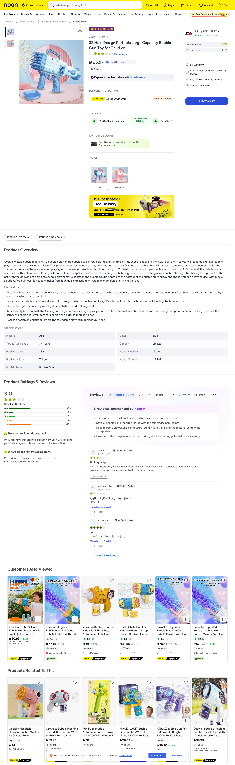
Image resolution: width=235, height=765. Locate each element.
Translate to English (100, 506)
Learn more (119, 121)
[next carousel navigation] (82, 72)
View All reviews (105, 555)
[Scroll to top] (226, 754)
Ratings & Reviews (50, 237)
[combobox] (98, 5)
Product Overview (18, 237)
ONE (138, 121)
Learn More (125, 755)
